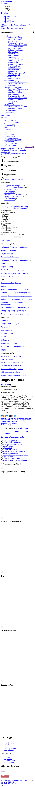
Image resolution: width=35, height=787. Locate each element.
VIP (3, 1)
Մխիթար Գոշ (13, 41)
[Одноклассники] (4, 416)
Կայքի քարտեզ (10, 743)
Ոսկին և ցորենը (7, 266)
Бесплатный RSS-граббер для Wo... (12, 369)
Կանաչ (9, 20)
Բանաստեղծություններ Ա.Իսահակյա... (16, 260)
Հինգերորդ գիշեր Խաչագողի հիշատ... (16, 314)
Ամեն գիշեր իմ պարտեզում (13, 442)
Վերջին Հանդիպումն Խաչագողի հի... (15, 289)
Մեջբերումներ (10, 110)
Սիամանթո (12, 71)
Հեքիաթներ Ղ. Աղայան (10, 257)
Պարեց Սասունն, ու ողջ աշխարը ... (14, 270)
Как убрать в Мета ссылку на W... (11, 365)
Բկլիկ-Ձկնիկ (5, 327)
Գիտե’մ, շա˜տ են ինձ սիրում (14, 451)
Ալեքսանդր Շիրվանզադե (18, 89)
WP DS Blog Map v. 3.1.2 (8, 359)
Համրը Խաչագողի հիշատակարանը (15, 310)
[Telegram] (15, 416)
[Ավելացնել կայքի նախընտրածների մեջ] (1, 384)
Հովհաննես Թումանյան (17, 45)
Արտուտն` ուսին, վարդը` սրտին (15, 455)
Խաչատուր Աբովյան (16, 96)
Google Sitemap (9, 750)
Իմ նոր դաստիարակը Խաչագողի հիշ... (16, 307)
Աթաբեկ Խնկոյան (15, 39)
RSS (8, 1)
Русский (7, 6)
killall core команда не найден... (10, 372)
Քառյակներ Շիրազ (8, 250)
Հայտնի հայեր (10, 76)
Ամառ (3, 263)
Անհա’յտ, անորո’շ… (10, 453)
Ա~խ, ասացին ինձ (10, 441)
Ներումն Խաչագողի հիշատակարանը (16, 292)
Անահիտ (4, 320)
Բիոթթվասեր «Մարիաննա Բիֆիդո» (7, 223)
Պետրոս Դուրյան (14, 68)
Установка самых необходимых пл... (12, 362)
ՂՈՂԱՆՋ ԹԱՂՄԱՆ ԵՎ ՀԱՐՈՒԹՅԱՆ (14, 273)
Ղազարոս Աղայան (15, 43)
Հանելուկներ (9, 112)
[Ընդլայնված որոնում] (3, 384)
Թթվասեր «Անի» (9, 232)
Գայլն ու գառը (6, 330)
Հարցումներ (9, 762)
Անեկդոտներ (9, 85)
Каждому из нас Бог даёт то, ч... (11, 283)
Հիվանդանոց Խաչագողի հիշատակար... (16, 299)
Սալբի (3, 286)
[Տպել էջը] (8, 384)
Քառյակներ (9, 80)
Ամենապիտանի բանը (9, 343)
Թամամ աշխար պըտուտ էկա (12, 346)
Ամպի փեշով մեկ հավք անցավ (15, 460)
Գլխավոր (4, 148)
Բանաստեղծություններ (13, 46)
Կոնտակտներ (10, 145)
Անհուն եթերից (8, 446)
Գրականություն (15, 148)
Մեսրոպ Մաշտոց (15, 62)
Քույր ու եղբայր (7, 253)
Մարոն (3, 337)
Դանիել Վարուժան (15, 53)
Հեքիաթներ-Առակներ (12, 36)
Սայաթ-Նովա (13, 69)
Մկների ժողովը (7, 333)
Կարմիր (9, 18)
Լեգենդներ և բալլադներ (13, 105)
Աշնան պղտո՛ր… (9, 456)
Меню (6, 117)
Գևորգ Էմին (13, 52)
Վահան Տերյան (14, 75)
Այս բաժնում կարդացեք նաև (12, 437)
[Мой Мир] (7, 416)
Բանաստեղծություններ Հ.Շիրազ (14, 247)
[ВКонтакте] (2, 416)
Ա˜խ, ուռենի (7, 448)
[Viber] (12, 416)
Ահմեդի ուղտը (6, 340)
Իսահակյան (12, 423)
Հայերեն (7, 10)
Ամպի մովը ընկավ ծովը (12, 458)
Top (2, 785)
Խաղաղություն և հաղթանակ (12, 276)
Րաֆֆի (11, 103)
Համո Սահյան (13, 60)
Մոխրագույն (11, 16)
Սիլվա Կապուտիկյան (16, 73)
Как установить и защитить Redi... (12, 356)
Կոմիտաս (12, 57)
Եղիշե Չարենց (14, 55)
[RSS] (5, 384)
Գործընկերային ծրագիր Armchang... (14, 375)
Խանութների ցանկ (11, 760)
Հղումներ (8, 759)
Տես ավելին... (6, 240)
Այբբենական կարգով (16, 78)
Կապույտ (10, 22)
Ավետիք (4, 423)
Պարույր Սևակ (14, 66)
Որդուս (3, 350)
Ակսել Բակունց (14, 91)
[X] (10, 416)
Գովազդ (7, 757)
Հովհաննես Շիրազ (15, 59)
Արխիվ (7, 745)
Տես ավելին (29, 147)
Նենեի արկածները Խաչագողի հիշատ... (16, 296)
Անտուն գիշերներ (10, 449)
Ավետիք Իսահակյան (16, 38)
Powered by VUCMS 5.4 (8, 783)
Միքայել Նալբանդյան (16, 64)
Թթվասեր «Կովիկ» (10, 227)
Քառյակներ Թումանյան (10, 324)
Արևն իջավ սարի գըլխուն (13, 444)
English (6, 8)
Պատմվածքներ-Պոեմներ (14, 87)
